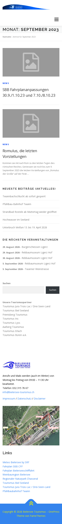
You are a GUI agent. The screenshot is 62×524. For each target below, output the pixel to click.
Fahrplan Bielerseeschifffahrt (18, 470)
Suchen (7, 283)
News (6, 83)
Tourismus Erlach (12, 331)
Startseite (7, 37)
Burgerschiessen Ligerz (35, 247)
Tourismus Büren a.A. (15, 335)
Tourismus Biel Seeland (16, 310)
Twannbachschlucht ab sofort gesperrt (24, 196)
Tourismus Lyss (11, 322)
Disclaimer (39, 398)
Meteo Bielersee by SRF (16, 462)
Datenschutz (24, 398)
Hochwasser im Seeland (16, 219)
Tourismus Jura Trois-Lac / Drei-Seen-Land (26, 306)
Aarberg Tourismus (13, 326)
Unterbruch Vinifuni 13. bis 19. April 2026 (25, 227)
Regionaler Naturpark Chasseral (20, 478)
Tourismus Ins (10, 318)
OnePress (54, 511)
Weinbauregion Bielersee (16, 474)
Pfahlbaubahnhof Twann (16, 491)
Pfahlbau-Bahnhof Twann (17, 204)
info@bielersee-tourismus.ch (18, 392)
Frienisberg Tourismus (15, 314)
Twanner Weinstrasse (37, 269)
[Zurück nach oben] (31, 504)
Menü (56, 19)
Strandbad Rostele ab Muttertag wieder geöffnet (30, 211)
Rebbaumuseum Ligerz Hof (37, 252)
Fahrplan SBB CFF (13, 466)
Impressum (9, 398)
